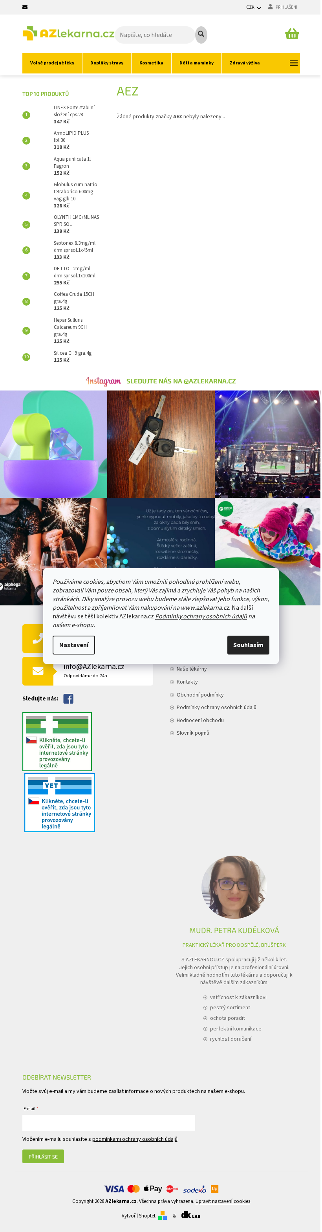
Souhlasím (248, 645)
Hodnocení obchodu (200, 720)
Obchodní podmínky (200, 695)
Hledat (201, 35)
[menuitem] (52, 63)
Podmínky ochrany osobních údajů (201, 616)
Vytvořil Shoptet (139, 1215)
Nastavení (73, 645)
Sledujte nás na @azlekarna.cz (181, 381)
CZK (250, 7)
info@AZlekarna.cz (94, 670)
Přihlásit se (43, 1156)
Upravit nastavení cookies (223, 1201)
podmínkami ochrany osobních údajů (134, 1139)
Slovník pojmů (193, 733)
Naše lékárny (192, 669)
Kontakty (187, 682)
